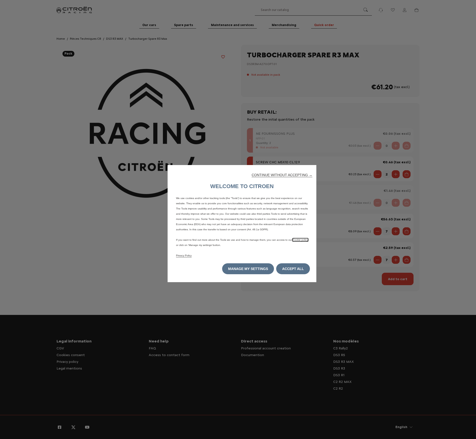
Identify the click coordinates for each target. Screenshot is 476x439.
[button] (282, 175)
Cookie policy (300, 239)
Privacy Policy (184, 255)
